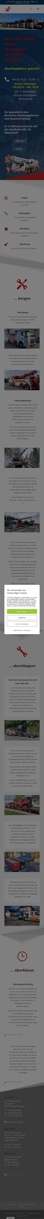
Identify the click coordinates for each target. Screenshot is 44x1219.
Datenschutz (18, 630)
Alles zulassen (22, 611)
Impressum (27, 630)
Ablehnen (22, 617)
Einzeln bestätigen (22, 624)
